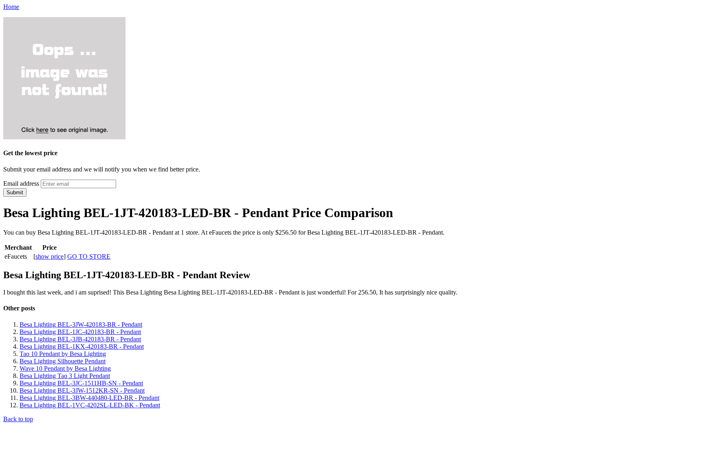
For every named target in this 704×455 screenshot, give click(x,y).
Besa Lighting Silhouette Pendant (63, 361)
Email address (21, 183)
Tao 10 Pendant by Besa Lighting (63, 353)
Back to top (18, 418)
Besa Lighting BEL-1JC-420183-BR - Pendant (80, 331)
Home (11, 6)
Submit (15, 192)
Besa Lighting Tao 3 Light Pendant (65, 375)
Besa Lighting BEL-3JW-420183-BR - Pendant (81, 324)
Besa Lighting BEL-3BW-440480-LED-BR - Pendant (89, 397)
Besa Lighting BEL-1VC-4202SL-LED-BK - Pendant (90, 405)
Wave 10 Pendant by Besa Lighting (65, 368)
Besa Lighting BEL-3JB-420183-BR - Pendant (80, 339)
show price (49, 256)
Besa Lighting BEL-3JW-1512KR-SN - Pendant (82, 390)
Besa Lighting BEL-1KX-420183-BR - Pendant (82, 346)
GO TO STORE (88, 256)
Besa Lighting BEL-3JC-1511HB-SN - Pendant (81, 383)
